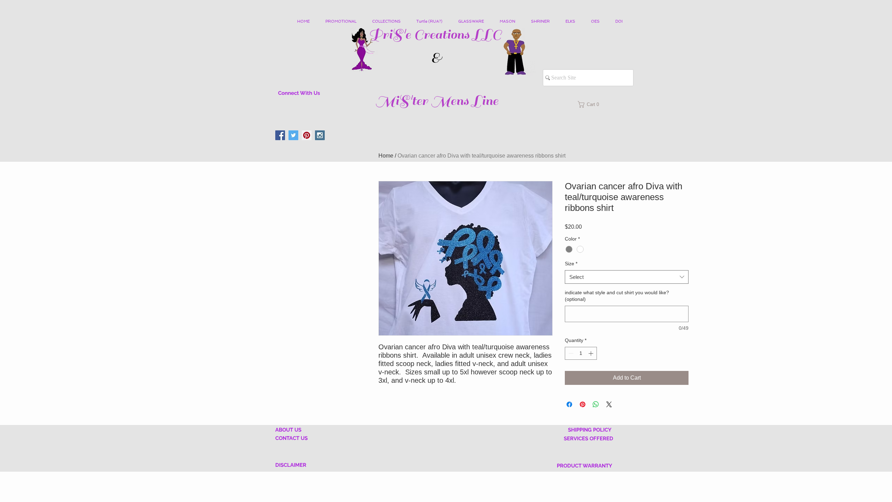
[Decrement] (570, 353)
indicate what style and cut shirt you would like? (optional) (617, 296)
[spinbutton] (581, 353)
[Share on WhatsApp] (596, 404)
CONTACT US (291, 438)
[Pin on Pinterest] (582, 404)
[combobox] (627, 277)
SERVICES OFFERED (588, 438)
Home (385, 156)
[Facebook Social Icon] (280, 135)
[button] (389, 21)
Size (571, 263)
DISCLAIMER (290, 465)
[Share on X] (609, 404)
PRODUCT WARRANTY (584, 466)
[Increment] (591, 353)
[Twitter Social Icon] (293, 135)
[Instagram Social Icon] (320, 135)
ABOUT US (288, 430)
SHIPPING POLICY (590, 430)
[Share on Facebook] (569, 404)
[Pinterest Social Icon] (307, 135)
